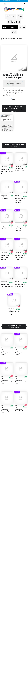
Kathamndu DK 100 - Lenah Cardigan (20, 200)
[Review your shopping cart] (25, 4)
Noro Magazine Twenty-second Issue (6, 381)
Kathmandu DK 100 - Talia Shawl (7, 285)
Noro (2, 347)
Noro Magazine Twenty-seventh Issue (20, 381)
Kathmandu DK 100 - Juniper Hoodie (20, 257)
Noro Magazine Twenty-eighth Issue (6, 410)
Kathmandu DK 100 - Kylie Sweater (20, 229)
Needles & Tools (14, 22)
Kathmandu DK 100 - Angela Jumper (9, 39)
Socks (22, 27)
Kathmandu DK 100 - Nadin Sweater (6, 257)
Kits (20, 17)
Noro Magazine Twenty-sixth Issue (5, 352)
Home (2, 38)
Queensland (19, 38)
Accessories (10, 17)
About (3, 7)
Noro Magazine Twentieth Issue (20, 409)
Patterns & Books (10, 27)
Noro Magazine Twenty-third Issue (19, 352)
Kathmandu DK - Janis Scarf (21, 285)
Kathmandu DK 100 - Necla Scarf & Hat (7, 171)
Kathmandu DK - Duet (5, 198)
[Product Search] (5, 3)
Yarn (14, 32)
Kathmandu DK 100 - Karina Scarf (13, 313)
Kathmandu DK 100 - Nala (19, 169)
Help (8, 7)
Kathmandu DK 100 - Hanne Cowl (7, 228)
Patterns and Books (10, 38)
